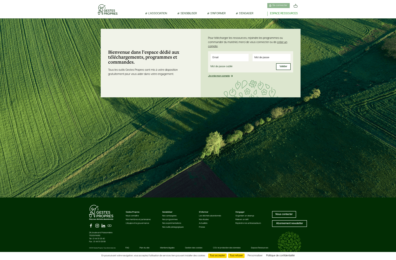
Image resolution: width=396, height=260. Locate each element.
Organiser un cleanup (244, 216)
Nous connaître (132, 216)
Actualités (203, 223)
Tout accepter (217, 255)
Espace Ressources (259, 248)
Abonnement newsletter (289, 223)
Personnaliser (255, 255)
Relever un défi (241, 220)
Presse (202, 227)
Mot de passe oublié (221, 66)
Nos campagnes (169, 216)
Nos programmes (170, 220)
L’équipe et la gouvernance (137, 223)
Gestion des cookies (193, 248)
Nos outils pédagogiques (173, 227)
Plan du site (144, 248)
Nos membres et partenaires (138, 220)
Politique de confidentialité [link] (280, 255)
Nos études (204, 220)
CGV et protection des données (227, 248)
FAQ (127, 248)
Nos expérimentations (171, 223)
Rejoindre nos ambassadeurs (248, 223)
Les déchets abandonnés (210, 216)
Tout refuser (236, 255)
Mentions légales (167, 248)
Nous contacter (284, 214)
